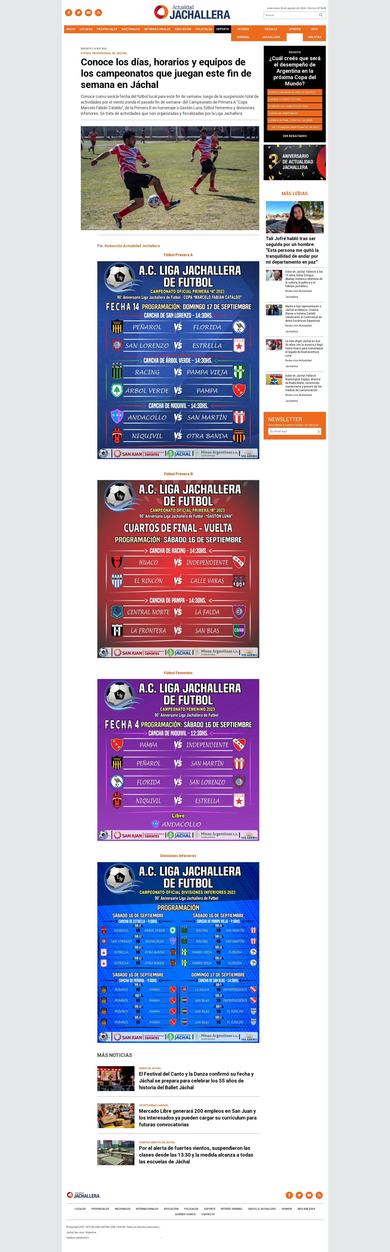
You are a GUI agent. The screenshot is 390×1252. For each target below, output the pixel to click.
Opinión (295, 29)
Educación (183, 29)
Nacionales (131, 29)
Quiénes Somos (185, 1214)
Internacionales (157, 29)
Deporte (222, 29)
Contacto (208, 1214)
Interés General (243, 33)
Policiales (204, 29)
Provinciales (107, 29)
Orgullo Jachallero (271, 33)
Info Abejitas (314, 33)
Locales (86, 29)
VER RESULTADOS (294, 136)
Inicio (70, 29)
